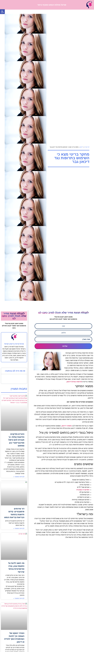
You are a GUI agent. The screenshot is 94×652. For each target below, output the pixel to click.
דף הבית (87, 147)
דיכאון (81, 147)
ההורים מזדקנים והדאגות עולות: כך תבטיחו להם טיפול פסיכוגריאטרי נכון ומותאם (16, 440)
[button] (4, 4)
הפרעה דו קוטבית (82, 490)
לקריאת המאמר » (18, 476)
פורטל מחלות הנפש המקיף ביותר (51, 5)
